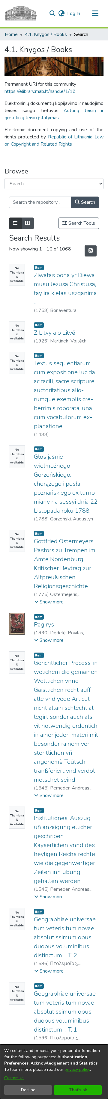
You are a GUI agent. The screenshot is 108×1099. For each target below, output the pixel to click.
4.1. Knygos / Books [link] (46, 34)
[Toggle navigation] (95, 13)
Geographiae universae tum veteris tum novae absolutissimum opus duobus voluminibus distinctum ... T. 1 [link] (65, 1012)
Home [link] (11, 34)
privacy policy (77, 1069)
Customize (14, 1078)
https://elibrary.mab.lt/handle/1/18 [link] (40, 91)
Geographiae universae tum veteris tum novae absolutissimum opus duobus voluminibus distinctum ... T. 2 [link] (65, 937)
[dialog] (54, 1071)
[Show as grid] (27, 223)
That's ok (78, 1090)
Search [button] (87, 202)
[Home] (20, 13)
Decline (28, 1090)
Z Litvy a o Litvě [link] (54, 333)
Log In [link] (74, 13)
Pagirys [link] (44, 625)
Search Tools (81, 223)
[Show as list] (15, 223)
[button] (52, 13)
